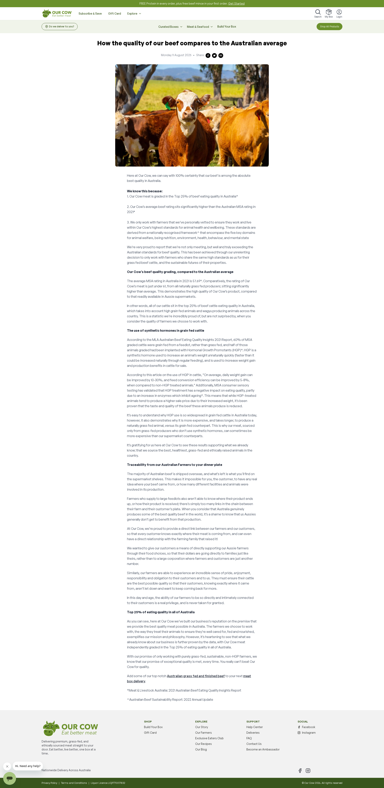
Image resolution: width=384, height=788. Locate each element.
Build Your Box (226, 26)
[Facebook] (300, 770)
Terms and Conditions (74, 782)
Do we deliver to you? (61, 26)
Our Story (201, 727)
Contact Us (254, 743)
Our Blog (201, 749)
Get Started (236, 3)
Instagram (309, 732)
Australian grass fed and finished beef (196, 676)
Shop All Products (329, 26)
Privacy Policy (49, 782)
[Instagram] (308, 770)
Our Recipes (203, 743)
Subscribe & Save (90, 13)
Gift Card (114, 13)
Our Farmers (203, 732)
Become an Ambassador (263, 749)
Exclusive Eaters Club (209, 738)
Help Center (254, 727)
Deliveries (253, 732)
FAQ (249, 738)
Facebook (308, 727)
